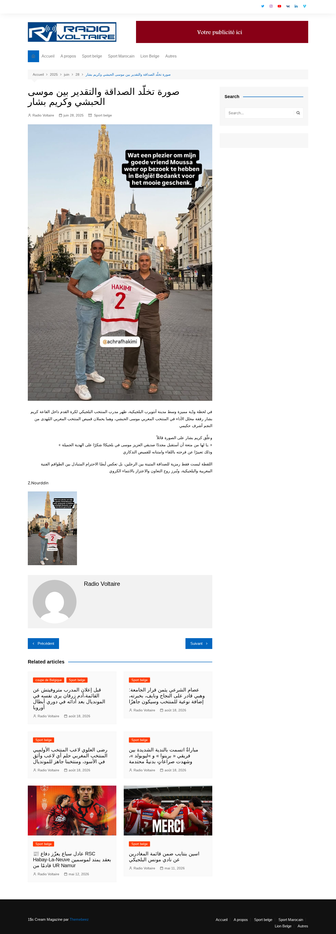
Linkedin (296, 6)
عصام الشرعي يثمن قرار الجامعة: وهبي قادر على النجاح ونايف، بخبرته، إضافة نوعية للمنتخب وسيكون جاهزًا (167, 695)
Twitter (262, 6)
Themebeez (79, 919)
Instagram (271, 6)
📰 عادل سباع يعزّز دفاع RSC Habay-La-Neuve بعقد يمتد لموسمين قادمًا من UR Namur (72, 859)
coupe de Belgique (48, 680)
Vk (287, 6)
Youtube (279, 6)
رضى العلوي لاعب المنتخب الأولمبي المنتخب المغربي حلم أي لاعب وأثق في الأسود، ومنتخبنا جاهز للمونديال (70, 755)
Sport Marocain (121, 56)
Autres (171, 56)
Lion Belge (149, 56)
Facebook (254, 7)
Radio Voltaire (43, 115)
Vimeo (304, 6)
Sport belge (92, 56)
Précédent (46, 643)
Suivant (196, 643)
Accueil (48, 56)
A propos (68, 56)
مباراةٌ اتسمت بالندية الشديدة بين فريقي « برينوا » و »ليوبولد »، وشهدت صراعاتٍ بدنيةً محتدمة (163, 755)
